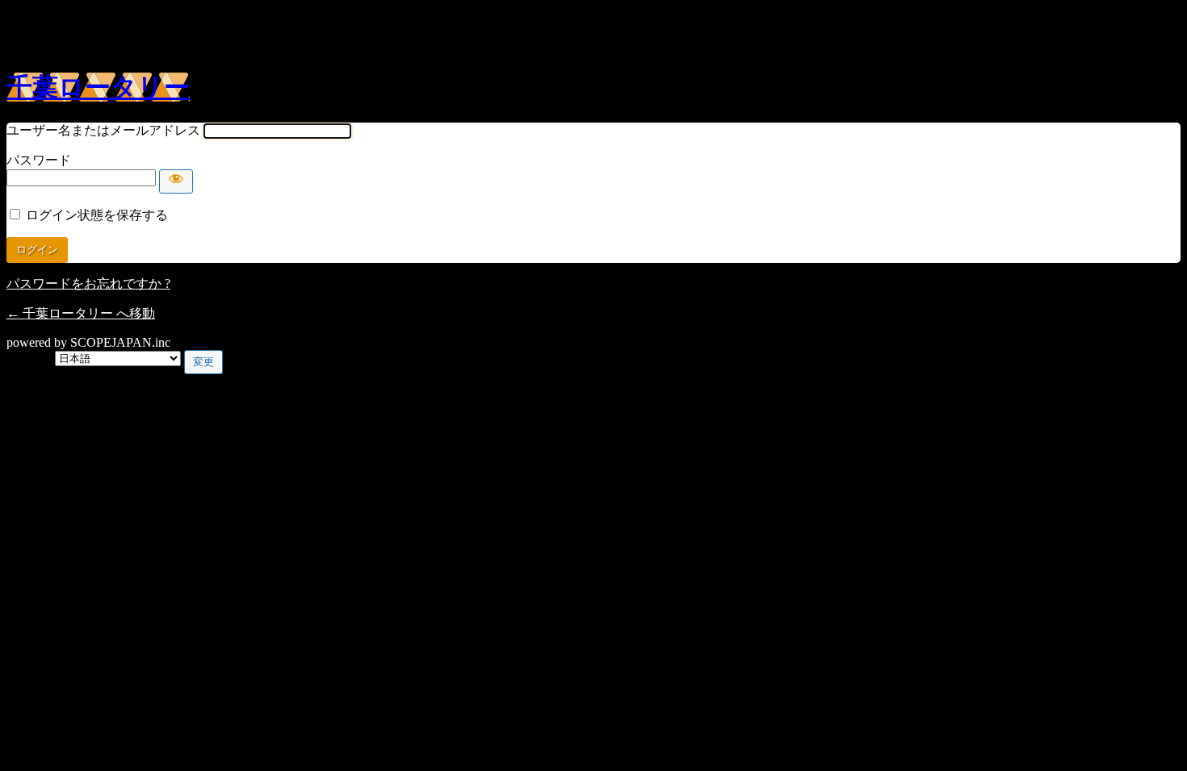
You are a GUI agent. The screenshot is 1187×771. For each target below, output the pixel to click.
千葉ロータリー (98, 87)
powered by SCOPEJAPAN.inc (88, 342)
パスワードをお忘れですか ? (88, 283)
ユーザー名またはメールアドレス (103, 130)
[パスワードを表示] (176, 181)
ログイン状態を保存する (97, 215)
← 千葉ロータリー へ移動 (80, 313)
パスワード (38, 160)
